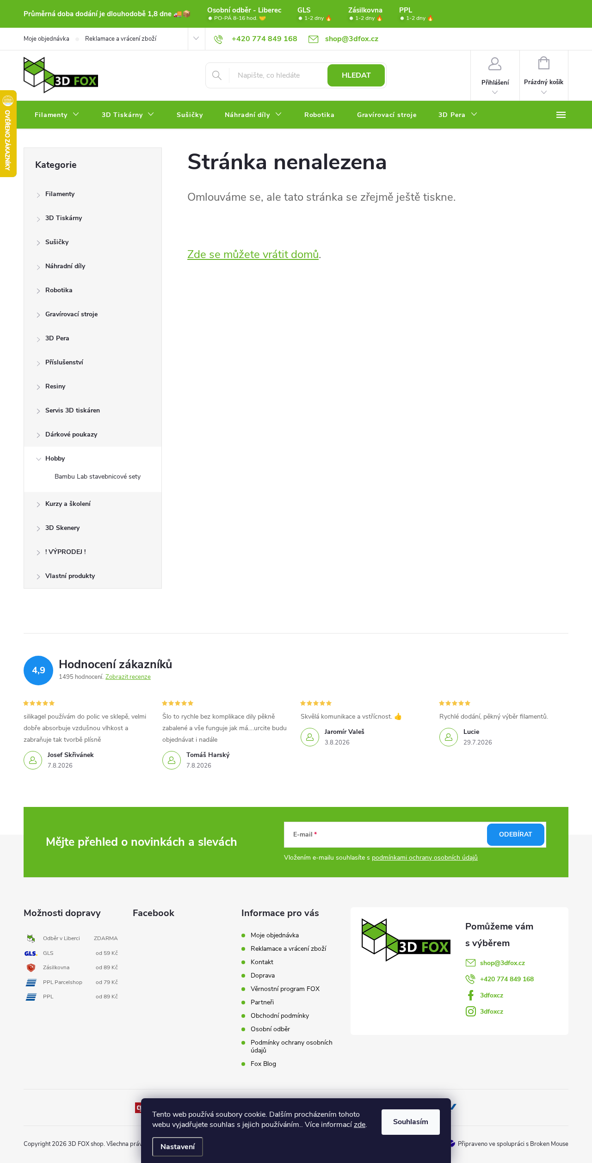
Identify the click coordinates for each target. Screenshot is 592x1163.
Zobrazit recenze (128, 677)
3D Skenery (62, 527)
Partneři (262, 1002)
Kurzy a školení (68, 503)
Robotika (59, 290)
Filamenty (59, 194)
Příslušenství (64, 362)
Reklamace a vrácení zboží (120, 39)
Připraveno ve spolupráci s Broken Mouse (513, 1144)
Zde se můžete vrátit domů (253, 254)
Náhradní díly (65, 266)
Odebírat (515, 834)
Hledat (356, 75)
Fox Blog (263, 1063)
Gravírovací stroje (71, 314)
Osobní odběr (270, 1029)
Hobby (55, 458)
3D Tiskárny (63, 218)
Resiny (55, 386)
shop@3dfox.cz (502, 963)
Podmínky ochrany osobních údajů (292, 1046)
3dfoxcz (491, 995)
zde (359, 1125)
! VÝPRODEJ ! (65, 552)
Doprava (263, 975)
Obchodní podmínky (280, 1015)
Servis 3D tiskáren (72, 410)
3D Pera (57, 338)
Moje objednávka (46, 39)
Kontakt (262, 962)
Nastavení (177, 1147)
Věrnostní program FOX (285, 989)
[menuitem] (57, 115)
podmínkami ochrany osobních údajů (425, 857)
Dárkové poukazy (71, 434)
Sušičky (56, 242)
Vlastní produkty (70, 576)
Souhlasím (410, 1122)
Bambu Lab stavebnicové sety (98, 476)
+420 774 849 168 (507, 979)
